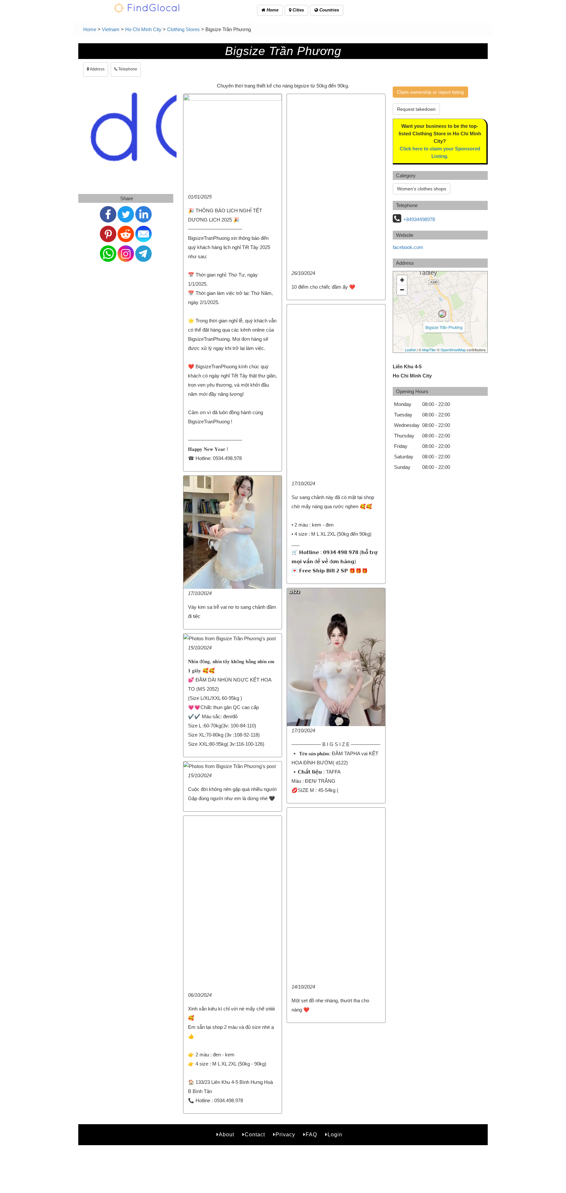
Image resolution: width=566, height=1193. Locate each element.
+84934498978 (419, 219)
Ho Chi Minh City (143, 29)
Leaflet (410, 349)
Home (271, 10)
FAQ (311, 1134)
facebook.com (408, 247)
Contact (255, 1134)
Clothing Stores (183, 29)
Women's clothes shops (421, 188)
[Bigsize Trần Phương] (442, 314)
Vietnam (111, 29)
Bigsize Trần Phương (443, 327)
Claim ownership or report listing (430, 92)
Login (335, 1134)
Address (96, 69)
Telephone (127, 69)
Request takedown (416, 109)
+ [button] (402, 280)
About (226, 1134)
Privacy (285, 1134)
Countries (328, 10)
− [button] (402, 290)
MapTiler (429, 349)
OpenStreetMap (453, 349)
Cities (297, 10)
